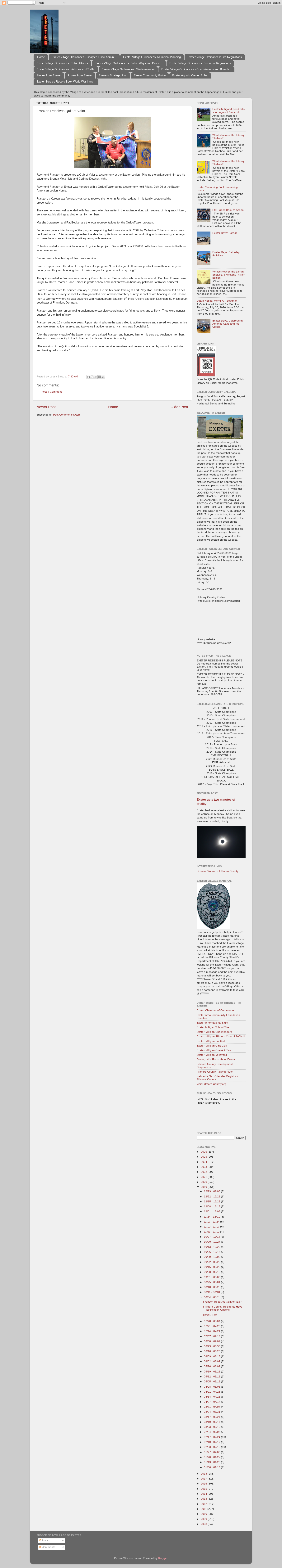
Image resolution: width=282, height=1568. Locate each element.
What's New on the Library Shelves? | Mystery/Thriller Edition (228, 274)
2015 (204, 1488)
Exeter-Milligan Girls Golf (212, 1045)
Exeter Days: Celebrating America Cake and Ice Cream (227, 323)
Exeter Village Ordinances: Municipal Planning (152, 57)
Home (41, 57)
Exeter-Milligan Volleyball (212, 1054)
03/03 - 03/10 (212, 1427)
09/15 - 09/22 (212, 1267)
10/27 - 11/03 (212, 1236)
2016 (204, 1483)
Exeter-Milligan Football (211, 1041)
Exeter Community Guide (150, 75)
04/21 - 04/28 (212, 1391)
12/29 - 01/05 (212, 1191)
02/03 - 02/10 (212, 1447)
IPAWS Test (210, 1314)
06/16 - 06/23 (212, 1351)
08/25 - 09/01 (212, 1282)
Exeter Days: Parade (224, 233)
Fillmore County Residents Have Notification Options (222, 1308)
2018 (204, 1473)
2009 (204, 1519)
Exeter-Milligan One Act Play (214, 1050)
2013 (204, 1498)
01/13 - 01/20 (212, 1462)
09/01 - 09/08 (212, 1277)
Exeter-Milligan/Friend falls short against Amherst (228, 111)
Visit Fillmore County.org (211, 1084)
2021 (204, 1177)
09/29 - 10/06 (212, 1256)
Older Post (179, 407)
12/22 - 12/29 (212, 1196)
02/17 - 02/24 (212, 1437)
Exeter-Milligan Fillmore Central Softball (221, 1036)
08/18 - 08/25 (212, 1287)
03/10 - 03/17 (212, 1422)
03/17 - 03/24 (212, 1417)
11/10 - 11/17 (212, 1226)
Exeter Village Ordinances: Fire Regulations (214, 57)
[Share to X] (96, 377)
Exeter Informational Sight (212, 1022)
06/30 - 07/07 (212, 1341)
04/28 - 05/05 (212, 1386)
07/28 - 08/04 (212, 1321)
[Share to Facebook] (99, 377)
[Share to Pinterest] (103, 377)
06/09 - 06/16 (212, 1356)
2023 (204, 1166)
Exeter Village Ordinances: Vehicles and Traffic (65, 69)
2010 (204, 1513)
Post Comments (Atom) (67, 414)
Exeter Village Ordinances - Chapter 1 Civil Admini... (84, 57)
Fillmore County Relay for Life (215, 1071)
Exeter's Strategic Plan (113, 75)
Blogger (162, 1558)
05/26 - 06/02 (212, 1366)
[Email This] (88, 377)
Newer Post (46, 407)
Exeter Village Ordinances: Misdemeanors (128, 69)
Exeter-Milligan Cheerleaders (214, 1031)
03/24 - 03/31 (212, 1411)
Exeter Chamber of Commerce (215, 1010)
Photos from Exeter (80, 75)
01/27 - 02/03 (212, 1452)
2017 (204, 1478)
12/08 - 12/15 (212, 1206)
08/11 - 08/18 (212, 1292)
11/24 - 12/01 (212, 1216)
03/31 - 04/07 (212, 1406)
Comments (48, 1547)
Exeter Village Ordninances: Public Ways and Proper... (129, 63)
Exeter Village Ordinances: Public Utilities (62, 63)
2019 (204, 1187)
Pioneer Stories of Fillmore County (217, 871)
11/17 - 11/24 (212, 1221)
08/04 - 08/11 (212, 1297)
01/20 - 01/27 (212, 1457)
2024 (204, 1161)
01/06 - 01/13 (212, 1467)
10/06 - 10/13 (212, 1251)
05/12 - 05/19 (212, 1376)
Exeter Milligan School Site (213, 1027)
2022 (204, 1171)
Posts (45, 1540)
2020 (204, 1182)
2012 (204, 1504)
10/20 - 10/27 (212, 1241)
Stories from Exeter (48, 75)
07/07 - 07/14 (212, 1336)
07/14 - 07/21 (212, 1331)
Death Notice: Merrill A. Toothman (217, 300)
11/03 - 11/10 (212, 1231)
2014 (204, 1493)
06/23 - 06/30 (212, 1346)
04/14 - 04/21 (212, 1396)
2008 (204, 1524)
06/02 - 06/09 (212, 1361)
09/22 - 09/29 (212, 1262)
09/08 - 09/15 (212, 1272)
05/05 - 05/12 (212, 1381)
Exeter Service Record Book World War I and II (65, 81)
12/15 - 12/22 (212, 1201)
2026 (204, 1151)
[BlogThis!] (92, 377)
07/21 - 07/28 (212, 1326)
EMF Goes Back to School (228, 210)
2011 (204, 1508)
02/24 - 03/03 (212, 1432)
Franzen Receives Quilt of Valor (222, 1301)
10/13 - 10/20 (212, 1247)
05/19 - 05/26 (212, 1371)
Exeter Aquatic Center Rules (190, 75)
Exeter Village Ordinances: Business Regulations (200, 63)
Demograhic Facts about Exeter (216, 1059)
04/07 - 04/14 (212, 1401)
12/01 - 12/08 (212, 1211)
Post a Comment (51, 391)
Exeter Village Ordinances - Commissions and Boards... (196, 69)
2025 (204, 1156)
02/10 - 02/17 (212, 1442)
